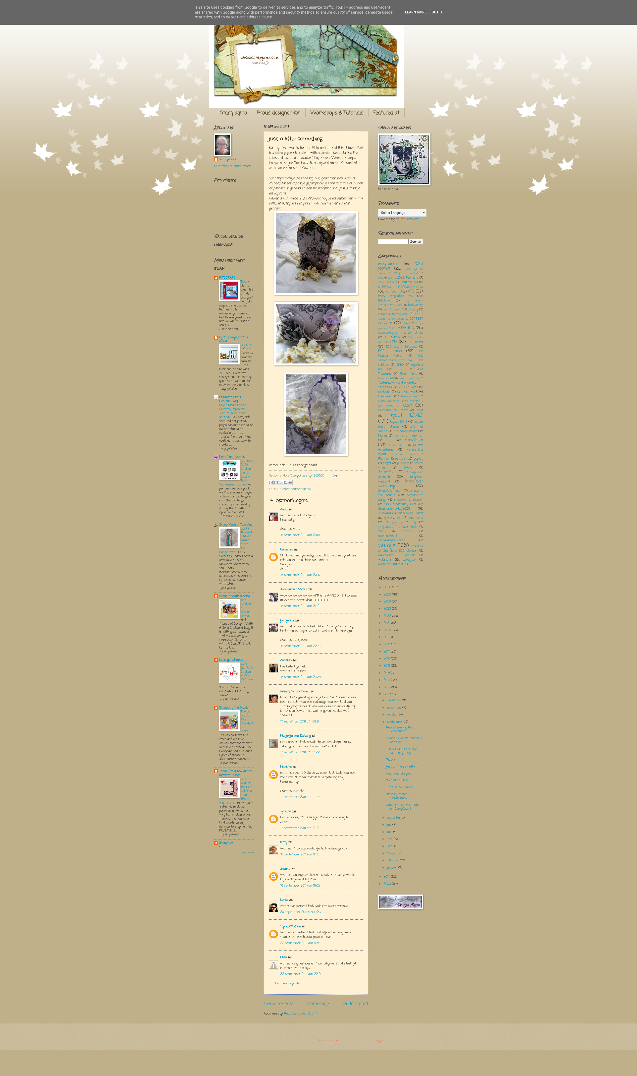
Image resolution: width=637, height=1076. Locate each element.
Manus (382, 436)
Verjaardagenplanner (391, 540)
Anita (284, 509)
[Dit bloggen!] (275, 482)
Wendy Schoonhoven (295, 691)
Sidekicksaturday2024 (400, 504)
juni (390, 832)
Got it (437, 12)
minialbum (414, 440)
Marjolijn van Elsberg (295, 735)
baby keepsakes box (395, 296)
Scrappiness (227, 159)
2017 (387, 651)
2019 (387, 637)
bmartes (286, 549)
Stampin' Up (393, 523)
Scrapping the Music (233, 707)
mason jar (416, 436)
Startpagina (233, 113)
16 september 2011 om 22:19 (300, 646)
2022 (387, 616)
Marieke (286, 767)
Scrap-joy (226, 842)
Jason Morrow (328, 1040)
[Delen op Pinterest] (290, 482)
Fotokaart (384, 392)
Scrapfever (387, 472)
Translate (412, 219)
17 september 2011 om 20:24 (300, 828)
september (395, 721)
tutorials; (407, 531)
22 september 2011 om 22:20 (301, 974)
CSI (394, 328)
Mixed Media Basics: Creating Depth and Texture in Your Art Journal (233, 411)
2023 (380, 278)
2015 (387, 665)
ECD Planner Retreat (400, 353)
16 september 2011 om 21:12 (299, 606)
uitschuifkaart (387, 536)
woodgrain (409, 560)
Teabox (390, 759)
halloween (385, 396)
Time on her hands (399, 787)
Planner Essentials (392, 458)
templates (384, 527)
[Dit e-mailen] (271, 482)
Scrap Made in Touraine (235, 524)
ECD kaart (415, 342)
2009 (387, 884)
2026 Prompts (407, 277)
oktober (393, 714)
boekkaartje (415, 305)
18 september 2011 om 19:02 (300, 885)
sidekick (418, 500)
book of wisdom (392, 310)
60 (392, 282)
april (390, 846)
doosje (397, 337)
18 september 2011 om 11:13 (299, 854)
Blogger (378, 1040)
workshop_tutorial (390, 564)
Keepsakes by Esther (393, 410)
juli (389, 825)
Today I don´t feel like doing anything (401, 751)
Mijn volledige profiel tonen (232, 166)
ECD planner (390, 351)
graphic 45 (406, 392)
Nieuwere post (279, 1003)
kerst (419, 410)
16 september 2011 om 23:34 (300, 677)
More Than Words (232, 457)
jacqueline (287, 620)
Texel (244, 281)
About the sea (409, 282)
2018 (387, 644)
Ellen (283, 957)
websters (385, 559)
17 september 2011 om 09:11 (299, 721)
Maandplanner (407, 431)
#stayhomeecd (388, 264)
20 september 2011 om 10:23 (300, 912)
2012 (387, 687)
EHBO (400, 365)
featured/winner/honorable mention (397, 385)
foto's (414, 387)
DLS (386, 337)
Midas (390, 440)
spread (388, 518)
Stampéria (416, 518)
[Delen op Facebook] (285, 482)
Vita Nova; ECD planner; (399, 551)
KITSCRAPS (227, 277)
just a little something (402, 766)
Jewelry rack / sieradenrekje (397, 796)
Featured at (386, 113)
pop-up (418, 458)
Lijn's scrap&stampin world (234, 339)
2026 (387, 587)
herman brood (410, 397)
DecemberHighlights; (390, 333)
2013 (387, 680)
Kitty (283, 842)
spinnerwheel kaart (410, 513)
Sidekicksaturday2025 (394, 508)
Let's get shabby (231, 660)
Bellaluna (384, 301)
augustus (394, 817)
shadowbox (400, 500)
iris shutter (412, 401)
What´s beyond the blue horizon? (404, 740)
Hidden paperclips (388, 401)
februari (393, 860)
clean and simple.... (399, 773)
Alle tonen (248, 853)
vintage (386, 545)
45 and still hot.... (398, 780)
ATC (411, 292)
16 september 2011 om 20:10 (300, 575)
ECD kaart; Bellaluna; (401, 347)
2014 (387, 673)
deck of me (415, 333)
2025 (387, 594)
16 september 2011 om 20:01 (300, 535)
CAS (417, 314)
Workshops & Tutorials (337, 113)
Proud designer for (278, 113)
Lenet (284, 899)
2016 (387, 658)
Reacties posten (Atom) (301, 1013)
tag (414, 522)
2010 (387, 876)
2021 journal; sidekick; (406, 273)
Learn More (415, 12)
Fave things (408, 374)
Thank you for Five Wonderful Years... (247, 721)
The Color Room (406, 527)
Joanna (285, 869)
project (387, 463)
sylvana (285, 811)
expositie (400, 369)
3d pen (382, 282)
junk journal (386, 406)
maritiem (399, 436)
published (403, 463)
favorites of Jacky (409, 378)
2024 (390, 278)
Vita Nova (417, 546)
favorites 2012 (386, 378)
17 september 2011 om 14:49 (299, 797)
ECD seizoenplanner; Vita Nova (400, 358)
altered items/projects (295, 489)
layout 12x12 (398, 421)
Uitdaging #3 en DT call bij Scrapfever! (402, 807)
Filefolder (402, 387)
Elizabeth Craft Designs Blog (230, 399)
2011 (386, 694)
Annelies (286, 660)
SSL (399, 518)
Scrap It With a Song (234, 596)
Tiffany (382, 532)
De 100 (407, 328)
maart (392, 853)
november (394, 707)
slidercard (384, 513)
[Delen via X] (280, 482)
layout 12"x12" (405, 415)
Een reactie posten (288, 983)
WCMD (410, 555)
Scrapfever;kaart (390, 490)
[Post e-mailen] (334, 475)
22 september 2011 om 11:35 (300, 943)
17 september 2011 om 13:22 (300, 752)
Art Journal (394, 292)
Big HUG (246, 345)
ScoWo (408, 468)
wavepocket (385, 555)
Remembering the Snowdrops (399, 729)
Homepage (318, 1003)
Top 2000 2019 (290, 926)
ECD (393, 342)
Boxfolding (411, 309)
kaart (407, 406)
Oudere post (355, 1003)
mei (390, 839)
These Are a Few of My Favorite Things (235, 773)
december (394, 700)
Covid (407, 324)
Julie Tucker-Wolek (293, 589)
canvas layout (401, 314)
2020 (387, 630)
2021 (387, 623)
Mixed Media (397, 445)
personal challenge (407, 454)
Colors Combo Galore (391, 319)
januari (392, 867)
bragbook (383, 314)
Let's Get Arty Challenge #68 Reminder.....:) (247, 673)
